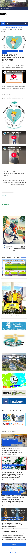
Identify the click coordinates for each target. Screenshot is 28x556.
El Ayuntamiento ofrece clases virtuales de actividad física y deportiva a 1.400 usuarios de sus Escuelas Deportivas (13, 182)
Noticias (4, 52)
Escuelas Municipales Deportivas (10, 441)
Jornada (21, 51)
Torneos (14, 466)
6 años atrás (6, 63)
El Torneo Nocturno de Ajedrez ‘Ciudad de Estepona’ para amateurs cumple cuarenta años (13, 524)
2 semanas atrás (7, 454)
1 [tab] (13, 250)
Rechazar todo (14, 552)
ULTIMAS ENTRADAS (7, 445)
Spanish (17, 1)
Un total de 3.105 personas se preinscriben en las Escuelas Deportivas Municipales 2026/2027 (12, 450)
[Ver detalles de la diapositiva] (14, 232)
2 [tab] (14, 250)
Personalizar (14, 548)
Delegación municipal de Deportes (10, 51)
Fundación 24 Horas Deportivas (10, 443)
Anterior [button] (4, 232)
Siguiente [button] (24, 232)
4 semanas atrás (7, 505)
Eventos (4, 466)
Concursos (5, 464)
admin (13, 63)
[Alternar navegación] (7, 23)
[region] (14, 542)
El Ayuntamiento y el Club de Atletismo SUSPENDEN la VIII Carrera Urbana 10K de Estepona (14, 173)
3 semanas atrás (7, 479)
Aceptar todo (14, 544)
